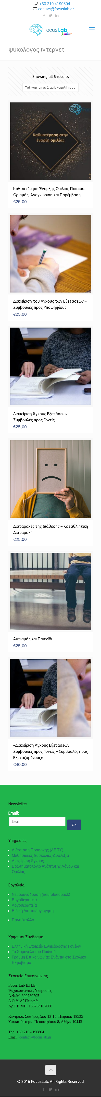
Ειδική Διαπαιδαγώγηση (33, 911)
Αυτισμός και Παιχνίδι (32, 639)
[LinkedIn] (57, 15)
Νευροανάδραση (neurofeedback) (41, 894)
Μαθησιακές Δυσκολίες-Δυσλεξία (40, 855)
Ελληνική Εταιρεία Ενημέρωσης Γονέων (46, 946)
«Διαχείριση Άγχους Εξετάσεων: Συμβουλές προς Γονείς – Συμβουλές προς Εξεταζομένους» (50, 751)
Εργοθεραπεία (24, 900)
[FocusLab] (50, 29)
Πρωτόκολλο (23, 920)
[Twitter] (50, 15)
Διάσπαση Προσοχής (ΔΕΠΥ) (37, 850)
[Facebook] (44, 15)
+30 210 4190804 (54, 4)
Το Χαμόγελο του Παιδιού (34, 952)
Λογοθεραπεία (24, 905)
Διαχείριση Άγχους (28, 861)
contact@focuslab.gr (56, 9)
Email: (13, 813)
